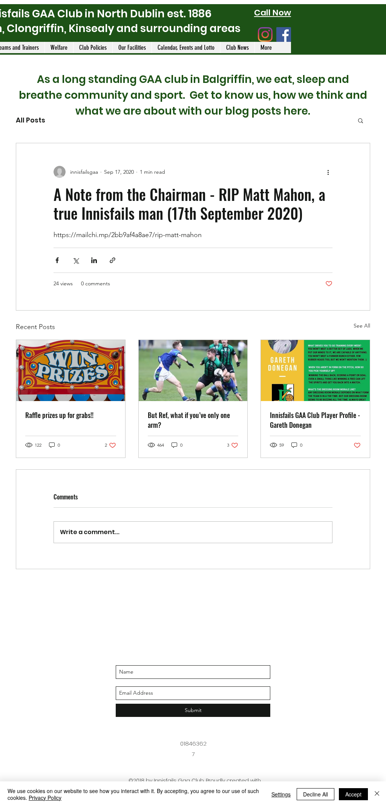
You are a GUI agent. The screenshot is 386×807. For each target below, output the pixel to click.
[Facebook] (283, 34)
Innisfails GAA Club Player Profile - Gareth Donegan (315, 420)
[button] (360, 120)
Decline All (315, 794)
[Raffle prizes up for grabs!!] (70, 370)
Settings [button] (281, 794)
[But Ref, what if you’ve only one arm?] (193, 370)
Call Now (272, 12)
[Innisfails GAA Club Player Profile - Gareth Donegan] (315, 370)
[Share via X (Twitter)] (75, 260)
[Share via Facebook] (57, 260)
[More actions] (327, 171)
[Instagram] (265, 34)
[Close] (376, 794)
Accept (353, 794)
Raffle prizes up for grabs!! (59, 415)
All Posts (30, 120)
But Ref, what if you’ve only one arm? (189, 420)
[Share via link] (112, 260)
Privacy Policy (45, 797)
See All (362, 325)
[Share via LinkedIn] (94, 260)
